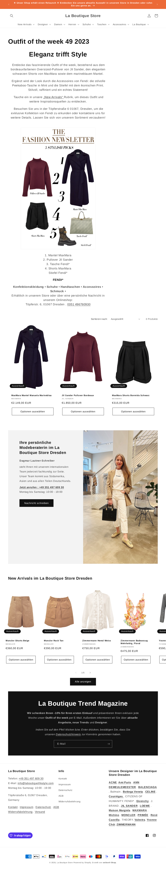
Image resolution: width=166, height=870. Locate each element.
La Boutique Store (65, 863)
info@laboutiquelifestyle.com (36, 783)
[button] (11, 15)
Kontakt (13, 807)
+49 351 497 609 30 (31, 778)
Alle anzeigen (83, 681)
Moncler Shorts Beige (17, 640)
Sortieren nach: (99, 319)
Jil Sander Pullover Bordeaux (78, 395)
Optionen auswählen (32, 411)
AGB (56, 807)
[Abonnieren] (108, 744)
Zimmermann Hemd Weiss (96, 640)
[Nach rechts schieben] (90, 672)
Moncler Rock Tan (54, 640)
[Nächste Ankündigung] (157, 4)
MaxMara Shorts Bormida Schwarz (131, 395)
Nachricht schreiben (36, 503)
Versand (40, 811)
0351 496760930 (78, 304)
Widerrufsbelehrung (20, 811)
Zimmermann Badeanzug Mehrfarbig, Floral (134, 642)
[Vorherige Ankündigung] (8, 4)
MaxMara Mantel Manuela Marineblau (31, 395)
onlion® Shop (109, 863)
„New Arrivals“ (53, 97)
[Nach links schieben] (75, 672)
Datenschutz (43, 807)
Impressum (26, 807)
